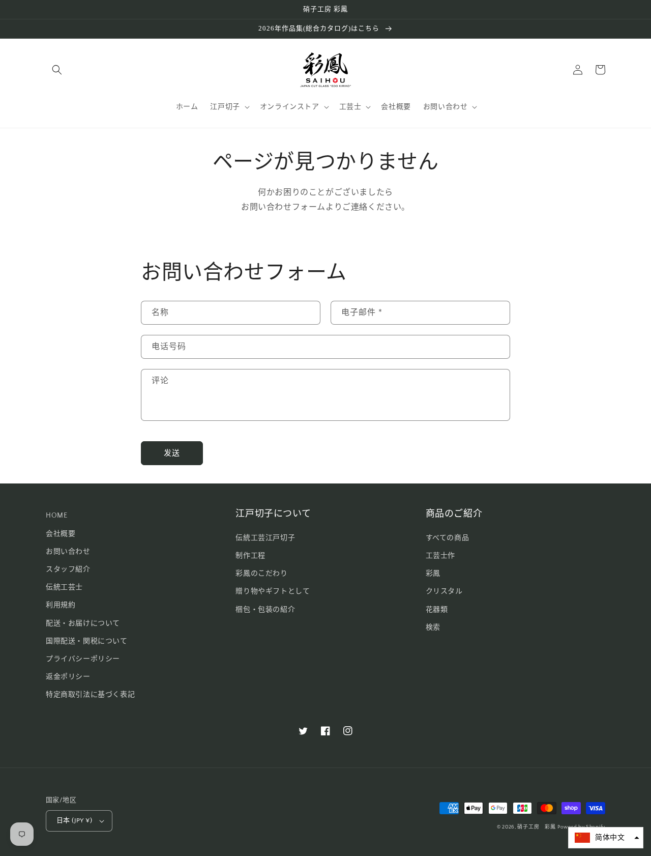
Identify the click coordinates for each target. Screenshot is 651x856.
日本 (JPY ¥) (74, 820)
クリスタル (444, 591)
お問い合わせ (68, 552)
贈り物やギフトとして (272, 591)
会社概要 (60, 534)
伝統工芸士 (64, 587)
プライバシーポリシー (83, 659)
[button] (57, 70)
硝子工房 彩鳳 (536, 827)
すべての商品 (447, 538)
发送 (172, 453)
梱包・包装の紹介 (265, 610)
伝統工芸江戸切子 (265, 538)
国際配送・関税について (87, 641)
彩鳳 (433, 573)
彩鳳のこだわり (261, 573)
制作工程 (250, 556)
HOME (56, 515)
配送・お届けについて (83, 623)
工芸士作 (440, 556)
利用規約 (60, 605)
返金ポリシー (68, 677)
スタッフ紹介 (68, 569)
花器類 (437, 610)
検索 (433, 627)
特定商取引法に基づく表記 (90, 695)
